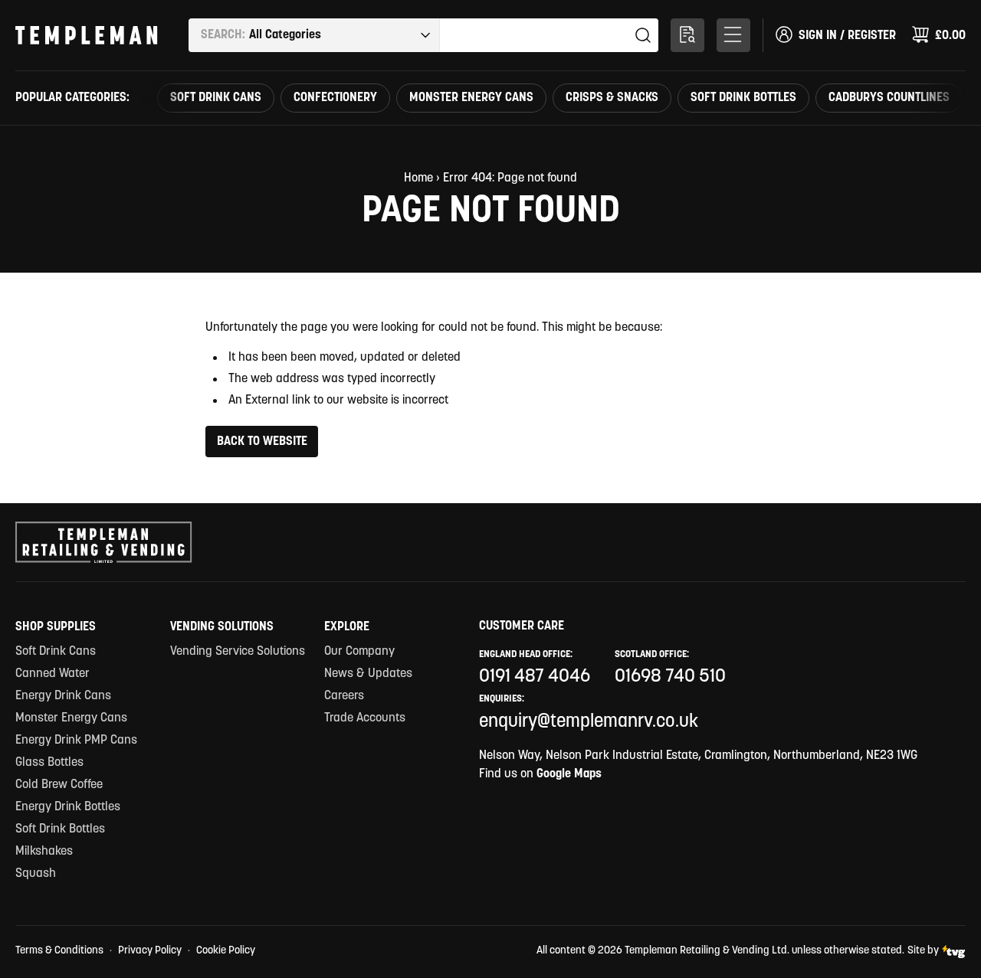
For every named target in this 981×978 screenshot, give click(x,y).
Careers (344, 696)
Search (643, 35)
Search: (223, 35)
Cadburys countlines (889, 98)
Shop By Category (733, 35)
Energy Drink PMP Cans (76, 740)
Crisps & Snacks (612, 98)
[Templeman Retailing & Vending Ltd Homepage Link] (86, 35)
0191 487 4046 (534, 677)
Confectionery (335, 98)
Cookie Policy (225, 951)
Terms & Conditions (59, 951)
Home (418, 178)
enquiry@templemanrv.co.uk (588, 722)
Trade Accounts (364, 718)
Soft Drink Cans (215, 98)
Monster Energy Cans (471, 98)
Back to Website (262, 442)
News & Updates (368, 674)
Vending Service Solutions (237, 652)
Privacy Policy (150, 951)
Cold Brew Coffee (59, 785)
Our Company (359, 652)
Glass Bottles (49, 763)
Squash (35, 874)
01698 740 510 (670, 677)
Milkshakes (44, 852)
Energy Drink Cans (63, 696)
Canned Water (52, 674)
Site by (923, 951)
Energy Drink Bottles (67, 807)
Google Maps (569, 774)
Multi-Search (687, 35)
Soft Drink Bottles (743, 98)
